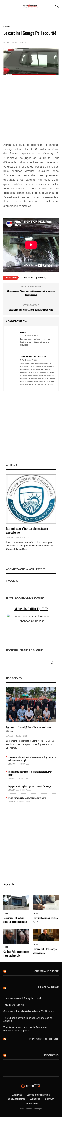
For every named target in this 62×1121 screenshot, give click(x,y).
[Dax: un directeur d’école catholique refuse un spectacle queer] (31, 499)
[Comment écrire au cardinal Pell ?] (46, 902)
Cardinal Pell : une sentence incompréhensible (16, 953)
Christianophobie (46, 971)
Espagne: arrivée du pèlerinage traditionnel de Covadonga (29, 786)
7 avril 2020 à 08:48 (29, 335)
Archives (17, 1095)
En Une (6, 26)
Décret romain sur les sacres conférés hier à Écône (27, 797)
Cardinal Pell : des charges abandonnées (45, 951)
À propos (35, 1099)
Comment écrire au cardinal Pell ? (45, 920)
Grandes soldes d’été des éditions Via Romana (29, 1011)
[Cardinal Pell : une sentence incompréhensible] (16, 936)
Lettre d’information (38, 1095)
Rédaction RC (10, 42)
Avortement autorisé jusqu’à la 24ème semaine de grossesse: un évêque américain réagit (32, 758)
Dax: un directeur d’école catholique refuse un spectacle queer (27, 530)
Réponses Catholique (44, 1039)
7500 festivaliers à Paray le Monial (22, 998)
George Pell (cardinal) (34, 278)
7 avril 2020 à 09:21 (29, 360)
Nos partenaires (16, 1099)
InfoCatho (51, 1055)
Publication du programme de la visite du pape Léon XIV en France (30, 773)
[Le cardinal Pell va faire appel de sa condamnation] (16, 902)
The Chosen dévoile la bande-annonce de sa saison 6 (28, 1019)
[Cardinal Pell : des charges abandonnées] (46, 935)
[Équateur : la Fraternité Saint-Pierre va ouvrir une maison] (31, 704)
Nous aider (32, 1103)
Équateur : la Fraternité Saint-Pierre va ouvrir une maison (28, 729)
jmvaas (9, 537)
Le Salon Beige (48, 987)
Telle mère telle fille (13, 1004)
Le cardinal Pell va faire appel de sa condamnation (15, 920)
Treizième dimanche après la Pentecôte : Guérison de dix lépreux (25, 1029)
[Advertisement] (31, 109)
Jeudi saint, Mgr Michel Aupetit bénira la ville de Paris (31, 309)
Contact (49, 1099)
